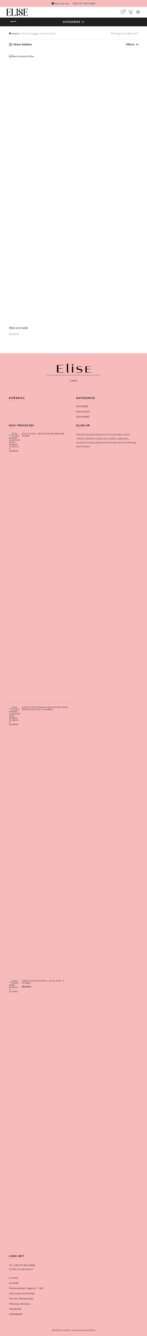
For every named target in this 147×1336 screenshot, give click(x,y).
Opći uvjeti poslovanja (22, 1293)
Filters (130, 44)
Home (15, 33)
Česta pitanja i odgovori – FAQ (26, 1288)
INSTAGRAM (15, 1314)
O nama (13, 1277)
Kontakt (14, 1283)
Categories (71, 21)
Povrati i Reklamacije (21, 1298)
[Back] (13, 21)
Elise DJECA (82, 411)
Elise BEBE (82, 406)
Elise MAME (82, 416)
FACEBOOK (15, 1309)
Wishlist (124, 10)
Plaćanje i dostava (19, 1303)
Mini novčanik (18, 328)
